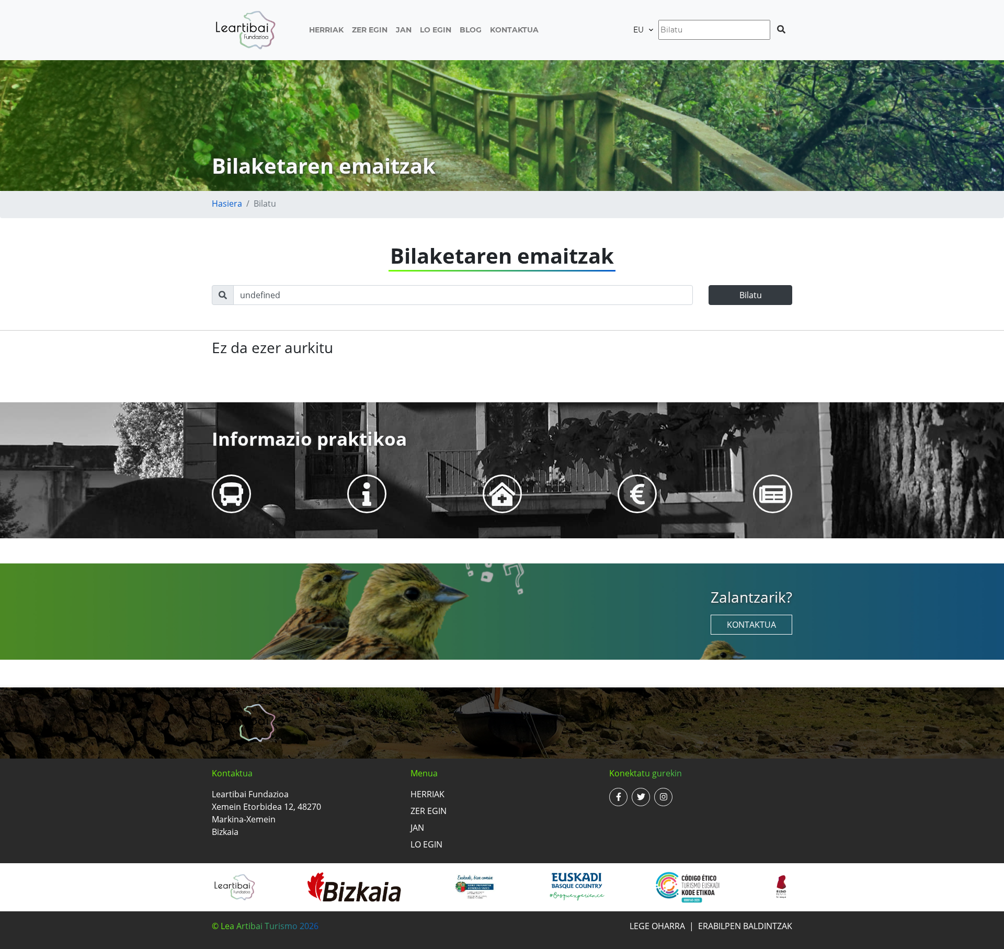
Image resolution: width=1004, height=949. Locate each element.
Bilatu (750, 295)
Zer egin (369, 30)
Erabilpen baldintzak (745, 926)
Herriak (326, 30)
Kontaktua (514, 30)
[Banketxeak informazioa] (637, 494)
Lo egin (435, 30)
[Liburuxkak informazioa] (772, 494)
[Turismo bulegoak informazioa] (366, 494)
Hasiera (227, 203)
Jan (404, 30)
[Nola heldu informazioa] (231, 494)
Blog (471, 30)
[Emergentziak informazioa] (502, 494)
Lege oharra (657, 926)
